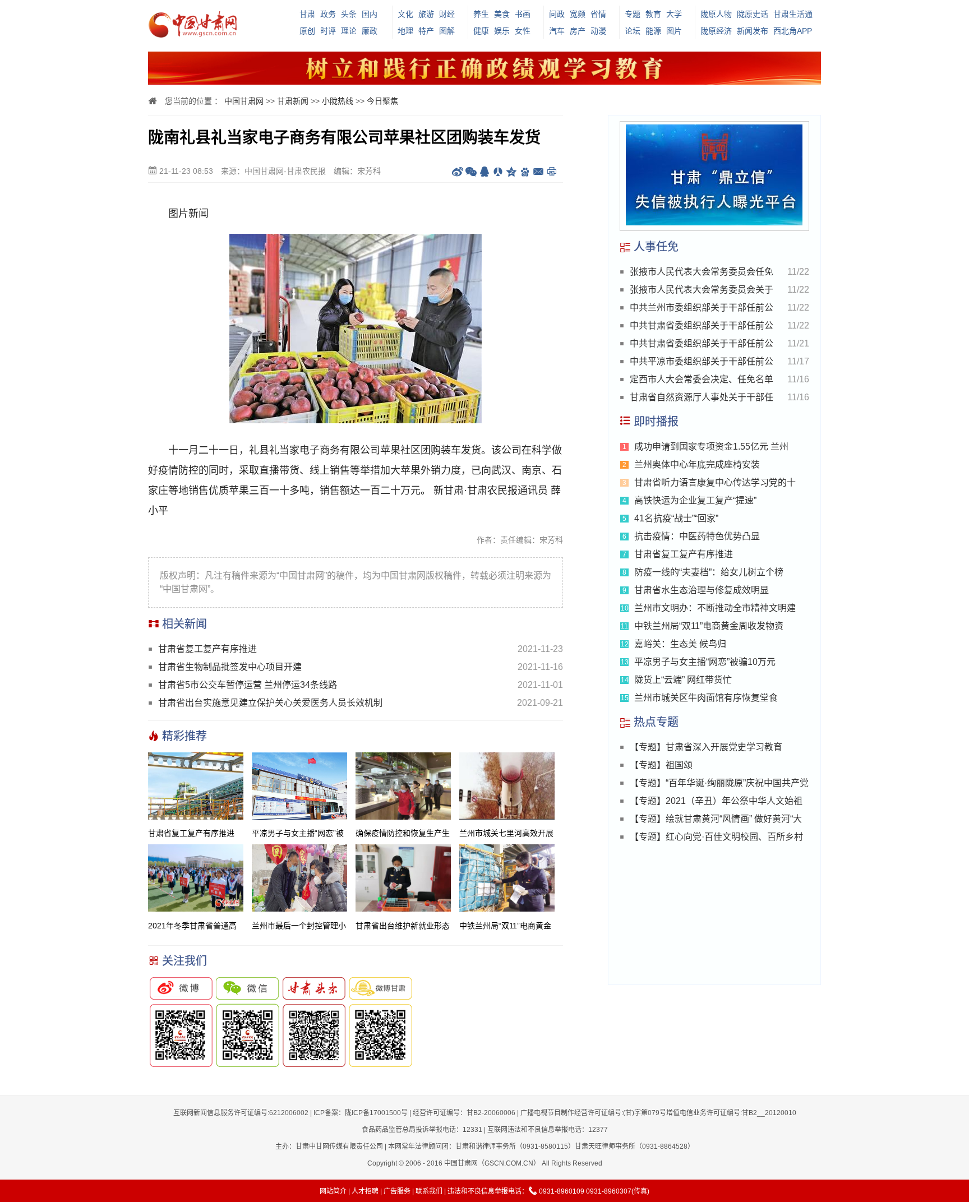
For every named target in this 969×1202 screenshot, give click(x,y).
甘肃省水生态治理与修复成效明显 (701, 590)
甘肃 (307, 14)
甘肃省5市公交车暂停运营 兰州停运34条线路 (247, 685)
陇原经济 (716, 30)
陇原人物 (716, 14)
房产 (577, 30)
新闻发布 (752, 30)
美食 (502, 14)
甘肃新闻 (292, 100)
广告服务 (397, 1191)
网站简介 (333, 1191)
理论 (349, 30)
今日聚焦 (382, 100)
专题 (632, 14)
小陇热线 (337, 100)
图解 (447, 30)
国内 (369, 14)
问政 (557, 14)
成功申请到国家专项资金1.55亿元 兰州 (711, 446)
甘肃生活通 (793, 14)
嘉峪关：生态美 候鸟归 (680, 644)
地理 (405, 30)
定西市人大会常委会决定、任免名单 (701, 379)
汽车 (557, 30)
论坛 (632, 30)
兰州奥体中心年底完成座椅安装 (697, 464)
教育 (653, 14)
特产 (426, 30)
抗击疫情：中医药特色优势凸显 (697, 536)
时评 (328, 30)
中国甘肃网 (244, 100)
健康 (481, 30)
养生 (481, 14)
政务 (328, 14)
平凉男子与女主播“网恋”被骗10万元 (705, 662)
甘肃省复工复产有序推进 (207, 649)
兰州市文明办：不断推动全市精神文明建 (715, 608)
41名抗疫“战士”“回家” (676, 518)
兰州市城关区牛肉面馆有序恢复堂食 (706, 697)
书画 (522, 14)
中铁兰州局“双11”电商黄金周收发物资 (708, 626)
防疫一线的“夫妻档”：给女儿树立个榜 (708, 572)
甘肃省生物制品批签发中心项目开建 (230, 667)
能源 (653, 30)
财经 (447, 14)
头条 (349, 14)
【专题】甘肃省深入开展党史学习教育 (706, 747)
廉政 (369, 30)
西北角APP (792, 30)
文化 (405, 14)
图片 (674, 30)
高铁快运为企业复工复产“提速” (695, 500)
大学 (674, 14)
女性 (522, 30)
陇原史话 (752, 14)
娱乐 (502, 30)
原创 (307, 30)
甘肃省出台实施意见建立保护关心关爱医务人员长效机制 (270, 703)
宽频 (577, 14)
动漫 (598, 30)
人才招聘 (365, 1191)
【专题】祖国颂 (661, 765)
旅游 (426, 14)
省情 (598, 14)
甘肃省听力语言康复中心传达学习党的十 (715, 482)
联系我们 (429, 1191)
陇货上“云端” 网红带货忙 (683, 680)
